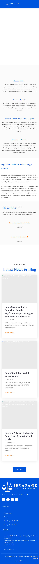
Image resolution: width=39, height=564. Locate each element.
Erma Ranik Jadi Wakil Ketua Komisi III (17, 375)
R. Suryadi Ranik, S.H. (19, 237)
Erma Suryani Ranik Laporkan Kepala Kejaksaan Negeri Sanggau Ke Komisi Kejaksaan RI (19, 311)
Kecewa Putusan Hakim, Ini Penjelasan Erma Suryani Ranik (19, 436)
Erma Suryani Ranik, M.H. (19, 223)
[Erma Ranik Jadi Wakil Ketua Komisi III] (19, 355)
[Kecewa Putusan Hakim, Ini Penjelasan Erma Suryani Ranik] (19, 415)
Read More (9, 333)
